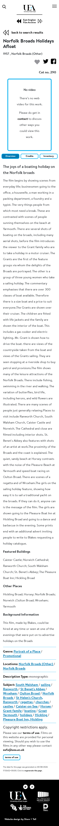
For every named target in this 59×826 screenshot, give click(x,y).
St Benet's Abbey (33, 689)
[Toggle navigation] (54, 6)
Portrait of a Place (27, 651)
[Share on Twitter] (44, 63)
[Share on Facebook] (52, 63)
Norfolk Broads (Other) (36, 664)
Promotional (12, 656)
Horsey (45, 706)
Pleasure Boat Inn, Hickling (23, 719)
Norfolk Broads (14, 668)
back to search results (27, 32)
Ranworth (10, 689)
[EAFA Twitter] (26, 787)
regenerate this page (33, 771)
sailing (46, 685)
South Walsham (27, 685)
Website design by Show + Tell (20, 819)
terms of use (31, 733)
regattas (26, 702)
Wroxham (10, 693)
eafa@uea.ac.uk (13, 750)
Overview (10, 156)
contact (23, 119)
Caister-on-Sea (27, 706)
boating (30, 711)
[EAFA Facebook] (33, 787)
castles (8, 706)
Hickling (41, 715)
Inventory (48, 156)
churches (42, 702)
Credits (29, 156)
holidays (26, 715)
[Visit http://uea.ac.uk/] (18, 797)
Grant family (12, 711)
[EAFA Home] (29, 14)
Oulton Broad (30, 693)
